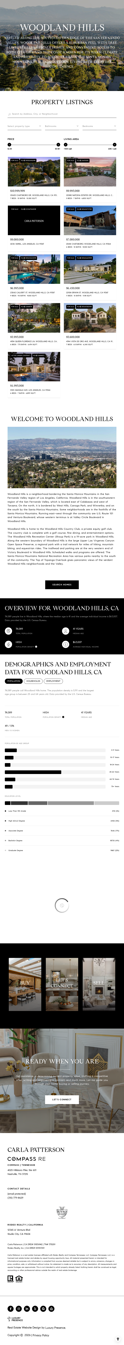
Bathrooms (50, 126)
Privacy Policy (41, 1335)
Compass (93, 1255)
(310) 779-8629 (15, 1197)
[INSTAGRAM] (19, 1309)
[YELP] (35, 1309)
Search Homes (62, 584)
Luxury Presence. (55, 1327)
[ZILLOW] (51, 1309)
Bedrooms (88, 126)
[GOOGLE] (43, 1309)
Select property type (19, 126)
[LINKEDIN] (27, 1309)
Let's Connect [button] (62, 1099)
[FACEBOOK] (11, 1309)
